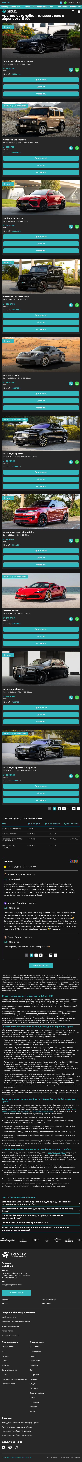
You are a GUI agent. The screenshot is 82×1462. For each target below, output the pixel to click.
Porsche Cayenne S (10, 1335)
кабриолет (12, 1111)
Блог (4, 1351)
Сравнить (41, 94)
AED (70, 2)
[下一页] (78, 808)
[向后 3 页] (69, 808)
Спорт (33, 1398)
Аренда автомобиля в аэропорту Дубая (20, 1423)
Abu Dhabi (46, 1304)
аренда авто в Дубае (56, 1153)
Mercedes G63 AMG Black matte (16, 1322)
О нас (4, 1361)
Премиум (34, 1365)
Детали (41, 87)
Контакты (6, 1365)
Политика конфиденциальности (16, 1457)
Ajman (4, 1304)
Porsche (33, 1407)
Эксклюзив (35, 1361)
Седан (33, 1384)
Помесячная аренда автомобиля (17, 1427)
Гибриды (34, 1388)
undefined (6, 2)
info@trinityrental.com (12, 1285)
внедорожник (23, 1111)
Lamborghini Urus (9, 1317)
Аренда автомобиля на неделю (16, 1431)
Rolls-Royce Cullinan (10, 1326)
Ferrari (32, 1411)
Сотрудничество (9, 1370)
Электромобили (37, 1393)
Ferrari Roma (7, 1331)
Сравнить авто (8, 1384)
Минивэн (33, 1379)
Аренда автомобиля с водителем (17, 1435)
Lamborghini (35, 1402)
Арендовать (41, 80)
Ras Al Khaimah (49, 1300)
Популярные (35, 1351)
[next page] (69, 808)
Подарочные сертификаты (14, 1379)
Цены (4, 1375)
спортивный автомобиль (43, 1111)
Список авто (7, 1347)
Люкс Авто (34, 1347)
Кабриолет (35, 1375)
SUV (31, 1370)
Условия (5, 1356)
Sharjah (5, 1300)
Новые (33, 1356)
